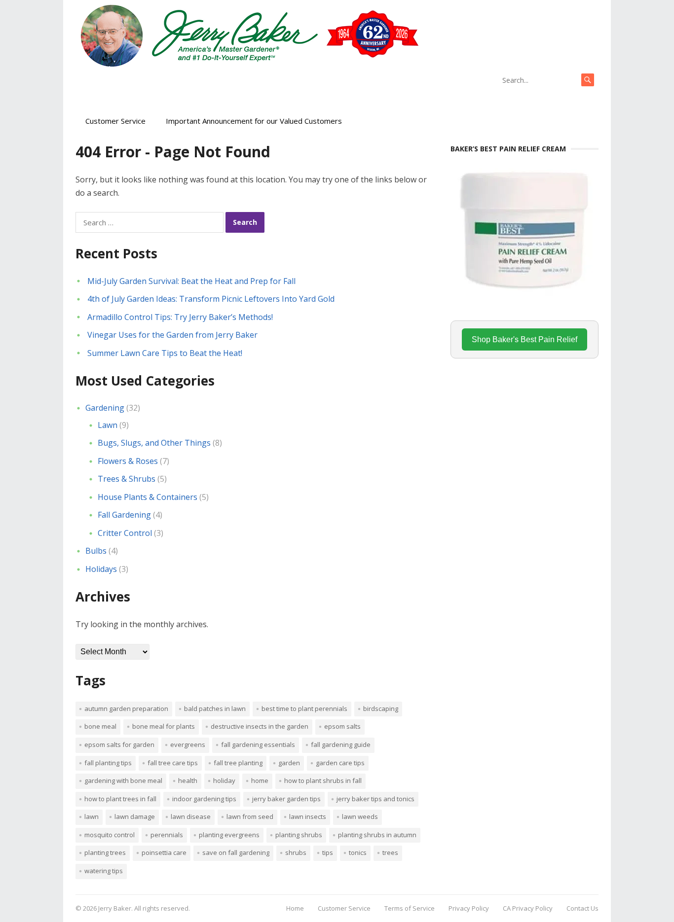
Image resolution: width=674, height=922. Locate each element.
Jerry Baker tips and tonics (375, 798)
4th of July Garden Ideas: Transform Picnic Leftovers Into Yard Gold (211, 298)
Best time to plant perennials (304, 708)
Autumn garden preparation (126, 708)
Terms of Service (409, 908)
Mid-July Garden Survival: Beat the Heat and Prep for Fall (191, 281)
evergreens (187, 744)
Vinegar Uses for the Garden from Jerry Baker (172, 334)
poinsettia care (164, 852)
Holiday (224, 780)
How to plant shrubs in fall (323, 780)
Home (259, 780)
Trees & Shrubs (126, 478)
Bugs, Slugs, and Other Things (154, 442)
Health (187, 780)
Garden (289, 762)
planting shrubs (298, 834)
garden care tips (340, 762)
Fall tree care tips (173, 762)
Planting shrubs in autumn (377, 834)
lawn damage (134, 816)
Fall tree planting (238, 762)
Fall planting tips (108, 762)
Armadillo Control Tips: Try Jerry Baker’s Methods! (180, 317)
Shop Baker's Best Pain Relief (524, 339)
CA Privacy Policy (528, 908)
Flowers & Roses (128, 461)
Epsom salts (342, 726)
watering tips (103, 870)
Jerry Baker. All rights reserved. (144, 908)
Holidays (101, 569)
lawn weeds (360, 816)
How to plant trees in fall (120, 798)
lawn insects (307, 816)
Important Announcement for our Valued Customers (254, 121)
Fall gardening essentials (258, 744)
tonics (358, 852)
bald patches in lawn (215, 708)
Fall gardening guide (341, 744)
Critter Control (125, 533)
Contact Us (582, 908)
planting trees (105, 852)
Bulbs (96, 550)
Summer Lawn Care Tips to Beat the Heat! (164, 353)
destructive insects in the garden (259, 726)
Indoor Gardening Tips (204, 798)
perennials (166, 834)
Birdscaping (380, 708)
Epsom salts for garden (119, 744)
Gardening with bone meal (123, 780)
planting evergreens (229, 834)
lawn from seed (249, 816)
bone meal (100, 726)
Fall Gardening (124, 514)
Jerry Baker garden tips (286, 798)
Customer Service (115, 121)
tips (327, 852)
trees (390, 852)
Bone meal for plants (163, 726)
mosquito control (109, 834)
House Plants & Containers (147, 497)
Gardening (104, 407)
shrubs (295, 852)
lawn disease (191, 816)
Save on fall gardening (235, 852)
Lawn (107, 425)
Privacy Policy (469, 908)
